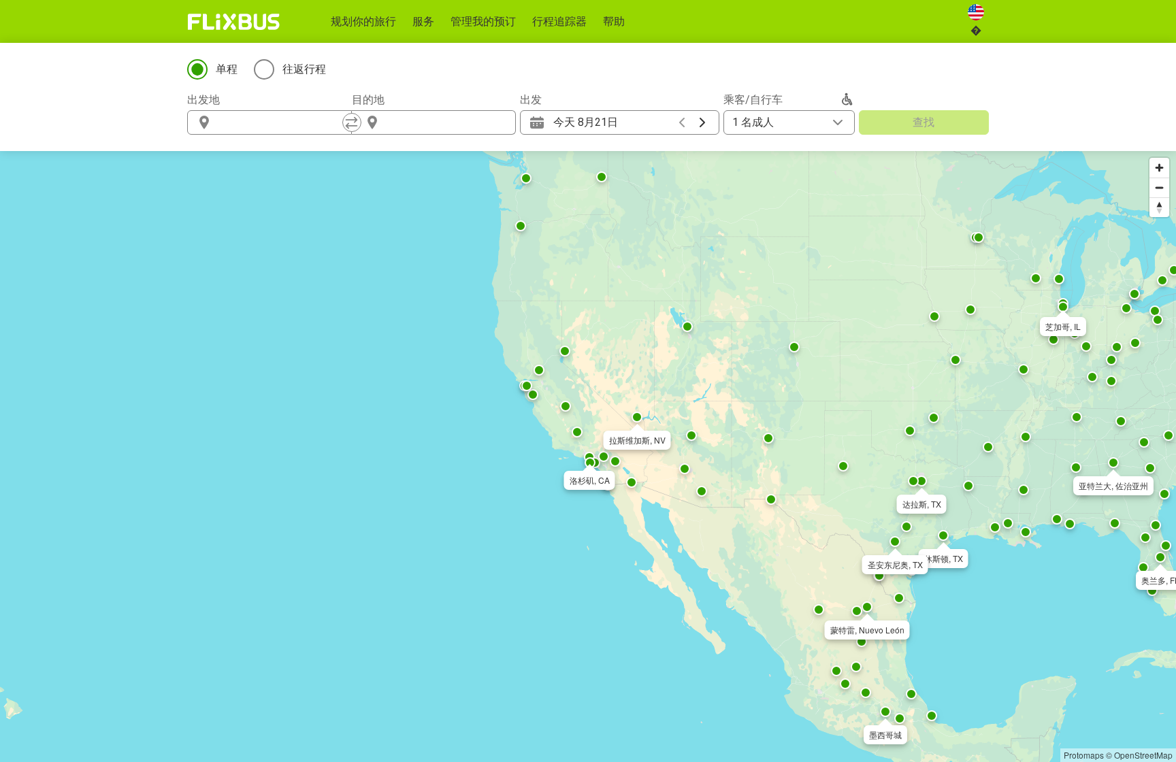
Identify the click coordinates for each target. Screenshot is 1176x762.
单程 (227, 69)
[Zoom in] (1159, 168)
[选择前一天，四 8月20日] (682, 122)
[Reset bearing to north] (1159, 207)
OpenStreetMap (1143, 755)
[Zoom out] (1159, 187)
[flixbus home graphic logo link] (234, 22)
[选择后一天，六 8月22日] (702, 122)
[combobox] (281, 122)
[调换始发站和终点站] (351, 122)
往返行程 (304, 69)
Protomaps (1084, 755)
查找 (923, 122)
